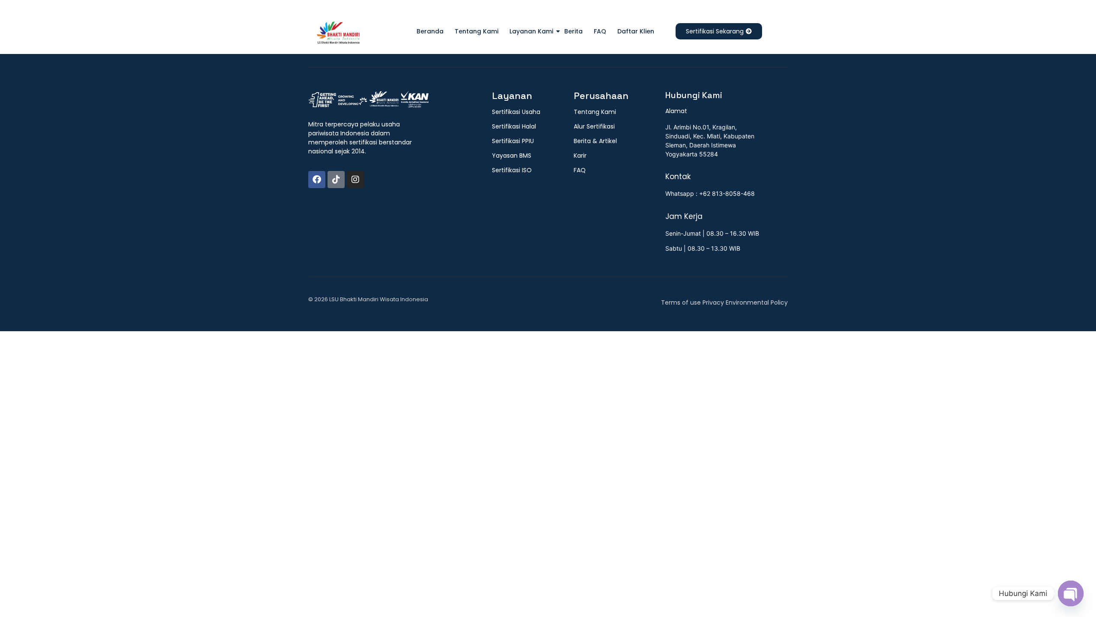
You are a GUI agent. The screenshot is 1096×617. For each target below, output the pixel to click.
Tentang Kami (476, 31)
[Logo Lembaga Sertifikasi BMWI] (338, 34)
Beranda (430, 31)
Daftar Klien (635, 31)
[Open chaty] (1071, 593)
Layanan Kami (531, 31)
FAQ (600, 31)
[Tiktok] (336, 179)
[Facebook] (316, 179)
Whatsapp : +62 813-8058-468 (710, 193)
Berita (573, 31)
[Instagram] (355, 179)
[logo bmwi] (368, 100)
